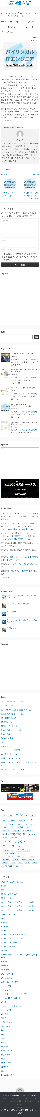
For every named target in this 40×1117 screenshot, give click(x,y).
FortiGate (22, 820)
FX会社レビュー (7, 722)
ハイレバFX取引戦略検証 (11, 998)
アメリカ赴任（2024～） (11, 978)
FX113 (12, 824)
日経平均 (6, 862)
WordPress (5, 970)
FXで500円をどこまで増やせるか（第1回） (18, 902)
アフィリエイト (7, 974)
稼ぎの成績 (5, 1055)
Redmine (4, 951)
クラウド (20, 841)
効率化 (15, 859)
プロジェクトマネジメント (13, 857)
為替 (20, 862)
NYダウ (12, 827)
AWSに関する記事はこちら (19, 539)
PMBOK (6, 830)
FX (30, 820)
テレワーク (22, 850)
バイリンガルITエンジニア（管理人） (25, 359)
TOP (3, 742)
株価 (13, 862)
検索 (3, 332)
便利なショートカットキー (11, 758)
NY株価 (20, 827)
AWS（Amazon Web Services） (13, 882)
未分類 (8, 169)
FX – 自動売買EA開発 (9, 718)
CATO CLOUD (7, 706)
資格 (17, 866)
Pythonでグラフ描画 (9, 943)
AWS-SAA (21, 815)
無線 (27, 862)
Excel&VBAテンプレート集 (12, 714)
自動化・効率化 (7, 1063)
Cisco (32, 815)
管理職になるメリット (14, 628)
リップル (30, 857)
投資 (3, 1030)
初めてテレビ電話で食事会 (21, 571)
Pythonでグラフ (27, 830)
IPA (19, 824)
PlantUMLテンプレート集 (11, 730)
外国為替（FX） (7, 1022)
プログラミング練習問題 (11, 750)
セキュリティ (8, 850)
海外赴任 (4, 1046)
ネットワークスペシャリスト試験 (14, 994)
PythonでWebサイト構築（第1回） (14, 934)
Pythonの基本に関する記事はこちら (20, 529)
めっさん (36, 41)
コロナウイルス (13, 846)
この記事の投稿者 (8, 127)
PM (35, 827)
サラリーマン (6, 986)
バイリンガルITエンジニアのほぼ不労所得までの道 (19, 3)
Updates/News (6, 746)
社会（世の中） (7, 1050)
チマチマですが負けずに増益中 (23, 564)
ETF (2, 890)
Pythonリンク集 (7, 738)
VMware (4, 962)
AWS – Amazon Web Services (12, 702)
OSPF (28, 827)
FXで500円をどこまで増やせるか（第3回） (18, 910)
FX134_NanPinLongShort (10, 894)
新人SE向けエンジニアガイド (13, 769)
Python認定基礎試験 (14, 834)
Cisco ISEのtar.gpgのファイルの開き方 (18, 604)
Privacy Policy (6, 734)
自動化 (35, 862)
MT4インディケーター (10, 726)
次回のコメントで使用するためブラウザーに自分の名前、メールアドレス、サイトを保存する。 (20, 257)
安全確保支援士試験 (28, 859)
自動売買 (7, 866)
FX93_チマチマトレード (10, 898)
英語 (3, 1071)
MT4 (4, 827)
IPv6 (25, 824)
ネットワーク (8, 854)
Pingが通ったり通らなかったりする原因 (22, 353)
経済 (3, 1059)
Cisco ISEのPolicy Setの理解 (15, 612)
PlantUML (5, 922)
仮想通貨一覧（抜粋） (10, 754)
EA (4, 820)
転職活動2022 (6, 1075)
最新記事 (20, 127)
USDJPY (14, 838)
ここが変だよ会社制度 (10, 982)
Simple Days (32, 1095)
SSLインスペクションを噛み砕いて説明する (23, 388)
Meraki (32, 824)
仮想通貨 (6, 859)
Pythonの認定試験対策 (10, 947)
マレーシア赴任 (7, 1010)
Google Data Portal (8, 914)
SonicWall (32, 835)
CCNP (3, 886)
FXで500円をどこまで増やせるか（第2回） (18, 906)
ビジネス (21, 854)
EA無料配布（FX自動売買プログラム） (17, 710)
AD (4, 815)
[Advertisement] (20, 296)
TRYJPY (5, 838)
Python (16, 830)
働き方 (3, 1018)
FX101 (5, 824)
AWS (10, 815)
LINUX (4, 918)
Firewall (12, 820)
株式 (3, 1042)
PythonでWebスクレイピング (12, 938)
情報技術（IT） (7, 1026)
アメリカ (7, 842)
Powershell (5, 926)
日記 (3, 1034)
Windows (23, 838)
